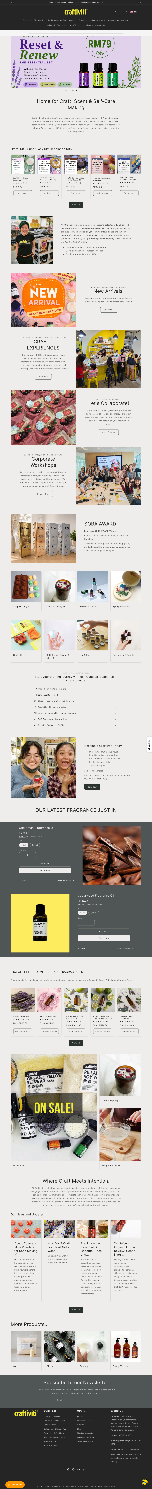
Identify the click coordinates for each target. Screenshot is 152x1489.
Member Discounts (85, 1433)
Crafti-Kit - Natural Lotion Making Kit (20, 179)
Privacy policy (83, 1486)
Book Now (43, 376)
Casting (84, 1366)
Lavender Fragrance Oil (22, 1016)
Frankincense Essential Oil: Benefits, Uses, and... (92, 1249)
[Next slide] (86, 90)
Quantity (22, 850)
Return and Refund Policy (54, 1433)
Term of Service (50, 1445)
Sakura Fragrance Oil (48, 1016)
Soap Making (20, 606)
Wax (15, 1366)
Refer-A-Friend (50, 1425)
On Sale (17, 1165)
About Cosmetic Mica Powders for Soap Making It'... (26, 1249)
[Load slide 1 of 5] (66, 90)
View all (76, 205)
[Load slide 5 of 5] (80, 90)
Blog (79, 1429)
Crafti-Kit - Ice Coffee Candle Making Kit (75, 179)
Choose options (22, 1031)
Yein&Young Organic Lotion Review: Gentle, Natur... (125, 1249)
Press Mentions (83, 1420)
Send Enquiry (108, 432)
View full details (64, 880)
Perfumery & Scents (123, 655)
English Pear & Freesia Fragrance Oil (75, 1017)
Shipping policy (109, 1486)
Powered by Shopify (57, 1486)
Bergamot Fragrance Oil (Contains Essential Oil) (102, 1017)
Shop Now (109, 310)
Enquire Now (43, 494)
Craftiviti (46, 1486)
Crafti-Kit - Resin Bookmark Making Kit (128, 179)
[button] (13, 11)
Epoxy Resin (119, 606)
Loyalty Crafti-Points (52, 1416)
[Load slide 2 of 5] (69, 90)
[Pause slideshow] (92, 90)
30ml (23, 845)
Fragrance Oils (109, 1165)
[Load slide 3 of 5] (73, 90)
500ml (35, 845)
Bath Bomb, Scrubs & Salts (57, 656)
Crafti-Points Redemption (54, 1420)
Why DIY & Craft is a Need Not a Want (59, 1247)
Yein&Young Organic (85, 1441)
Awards (80, 1416)
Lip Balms (85, 655)
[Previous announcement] (11, 2)
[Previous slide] (60, 90)
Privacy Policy (50, 1441)
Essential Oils (87, 606)
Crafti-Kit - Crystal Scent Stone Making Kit (49, 179)
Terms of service (96, 1486)
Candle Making (54, 606)
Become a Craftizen (85, 1437)
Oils (48, 1366)
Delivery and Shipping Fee (55, 1429)
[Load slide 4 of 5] (76, 90)
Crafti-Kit (18, 655)
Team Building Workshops (55, 1437)
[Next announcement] (140, 2)
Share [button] (24, 880)
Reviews (80, 1425)
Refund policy (71, 1486)
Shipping (22, 836)
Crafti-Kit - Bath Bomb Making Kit (102, 179)
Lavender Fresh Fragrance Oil (126, 1017)
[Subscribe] (94, 1400)
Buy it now (45, 870)
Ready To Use (120, 1366)
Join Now (92, 787)
